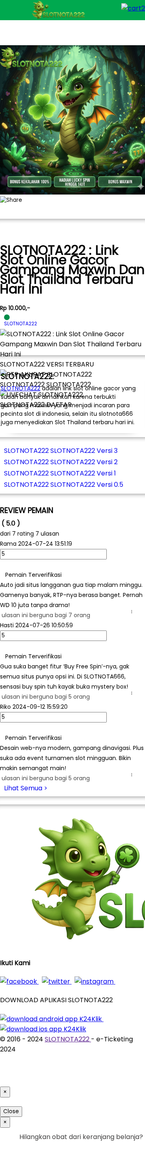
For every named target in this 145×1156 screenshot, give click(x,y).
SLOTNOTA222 (20, 388)
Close (11, 1111)
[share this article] (11, 200)
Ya (116, 1147)
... (133, 612)
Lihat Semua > (26, 788)
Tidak (130, 1147)
